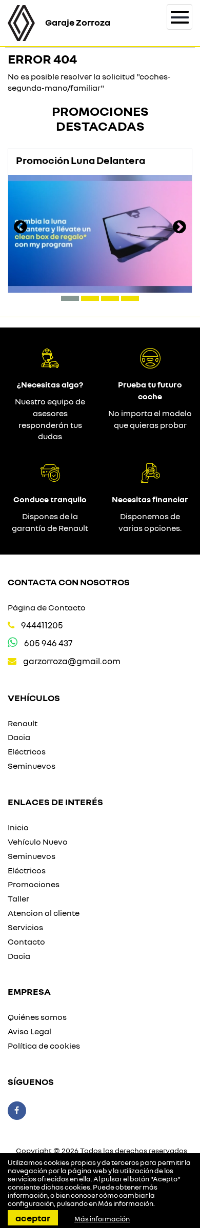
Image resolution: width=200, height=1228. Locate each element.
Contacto (26, 941)
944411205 (42, 625)
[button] (70, 298)
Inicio (18, 827)
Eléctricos (27, 751)
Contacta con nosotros (69, 581)
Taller (18, 898)
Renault (22, 723)
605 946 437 (48, 643)
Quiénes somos (37, 1017)
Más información (125, 1203)
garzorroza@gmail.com (72, 661)
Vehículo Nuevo (38, 841)
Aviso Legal (29, 1031)
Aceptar (32, 1217)
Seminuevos (31, 766)
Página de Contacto (47, 607)
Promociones (33, 884)
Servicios (25, 927)
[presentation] (20, 228)
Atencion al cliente (43, 913)
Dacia (19, 737)
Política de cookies (44, 1045)
